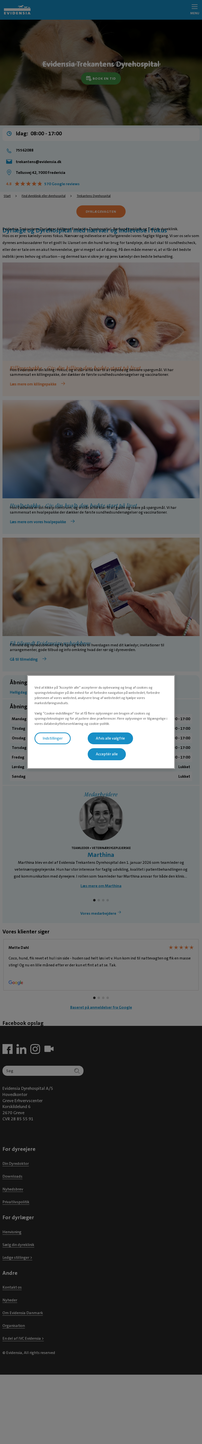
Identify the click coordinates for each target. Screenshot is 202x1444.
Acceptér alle (107, 754)
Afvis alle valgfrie (110, 738)
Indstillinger (53, 738)
